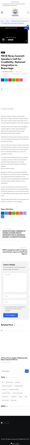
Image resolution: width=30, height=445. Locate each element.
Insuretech (13, 396)
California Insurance (7, 386)
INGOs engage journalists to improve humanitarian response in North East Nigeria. (15, 252)
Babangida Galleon (7, 71)
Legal (26, 396)
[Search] (28, 12)
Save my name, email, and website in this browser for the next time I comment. (15, 308)
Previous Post (8, 229)
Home (2, 21)
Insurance (4, 389)
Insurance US (5, 396)
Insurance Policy (6, 393)
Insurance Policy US (18, 393)
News (7, 21)
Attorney (17, 382)
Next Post (23, 247)
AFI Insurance (9, 382)
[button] (24, 325)
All (2, 355)
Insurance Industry (14, 389)
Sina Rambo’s (5, 400)
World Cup (13, 400)
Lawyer (20, 396)
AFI (3, 382)
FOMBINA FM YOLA (23, 439)
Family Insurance (18, 386)
